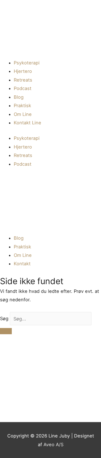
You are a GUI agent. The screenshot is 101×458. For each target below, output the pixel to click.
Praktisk (22, 105)
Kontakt (22, 263)
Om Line (23, 114)
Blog (19, 97)
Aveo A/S (53, 444)
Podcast (22, 88)
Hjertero (23, 71)
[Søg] (6, 331)
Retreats (23, 80)
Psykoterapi (27, 63)
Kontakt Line (27, 122)
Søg (4, 319)
